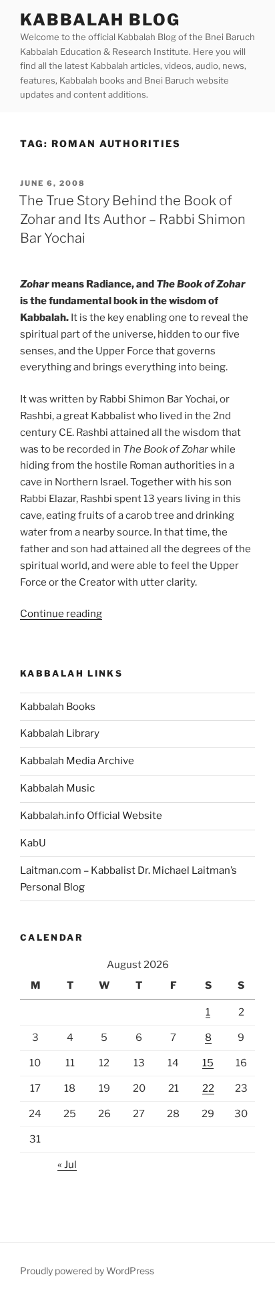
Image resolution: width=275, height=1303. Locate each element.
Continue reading (61, 614)
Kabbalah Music (57, 788)
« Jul (67, 1165)
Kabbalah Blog (100, 19)
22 (208, 1088)
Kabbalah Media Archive (77, 761)
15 (208, 1063)
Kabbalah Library (59, 733)
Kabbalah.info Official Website (91, 816)
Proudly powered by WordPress (87, 1270)
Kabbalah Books (57, 707)
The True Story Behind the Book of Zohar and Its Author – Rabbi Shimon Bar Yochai (132, 219)
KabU (33, 843)
